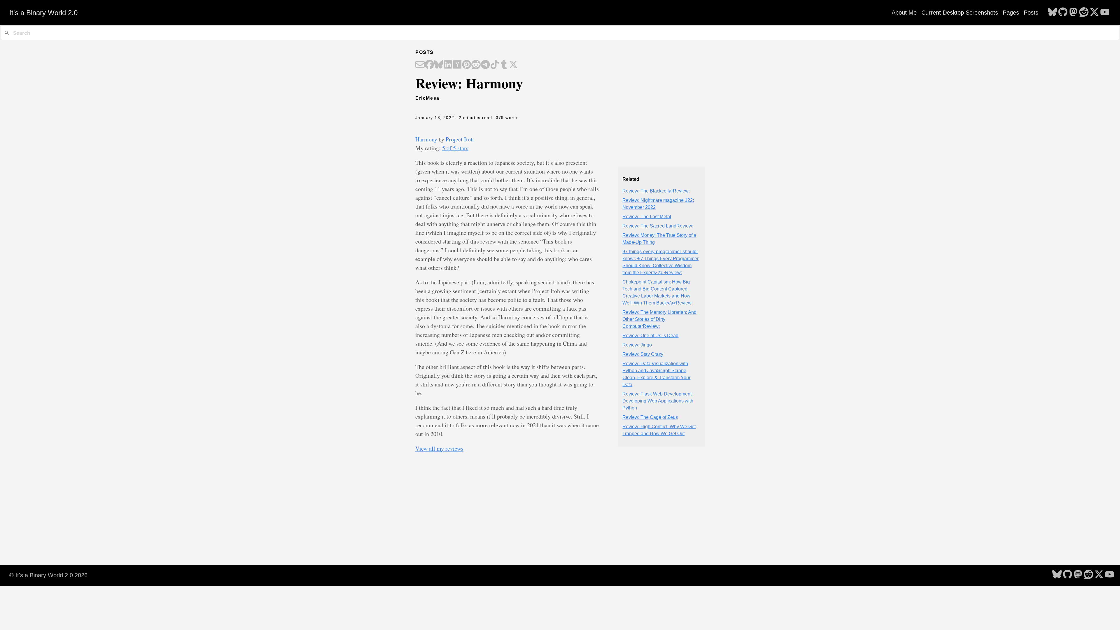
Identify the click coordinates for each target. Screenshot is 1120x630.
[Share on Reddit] (476, 65)
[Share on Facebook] (429, 65)
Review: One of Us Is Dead (650, 335)
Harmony (426, 139)
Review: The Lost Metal (646, 216)
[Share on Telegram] (485, 65)
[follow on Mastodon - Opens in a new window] (1073, 12)
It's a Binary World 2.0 (43, 13)
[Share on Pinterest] (466, 65)
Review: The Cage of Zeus (650, 417)
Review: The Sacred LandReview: (657, 225)
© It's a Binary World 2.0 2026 (48, 575)
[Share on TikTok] (494, 65)
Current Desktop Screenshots (959, 12)
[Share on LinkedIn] (448, 65)
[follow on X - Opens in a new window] (1094, 12)
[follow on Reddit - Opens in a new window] (1083, 12)
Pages (1011, 12)
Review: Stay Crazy (642, 354)
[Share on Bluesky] (438, 65)
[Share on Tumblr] (504, 65)
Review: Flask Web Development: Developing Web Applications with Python (657, 400)
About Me (904, 12)
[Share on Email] (420, 65)
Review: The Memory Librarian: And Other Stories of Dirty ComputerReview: (659, 319)
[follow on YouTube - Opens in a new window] (1105, 12)
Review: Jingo (637, 344)
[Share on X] (513, 65)
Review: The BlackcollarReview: (656, 190)
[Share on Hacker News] (457, 65)
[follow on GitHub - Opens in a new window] (1063, 12)
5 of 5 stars (455, 148)
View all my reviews (439, 448)
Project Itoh (460, 139)
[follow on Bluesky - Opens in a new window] (1052, 12)
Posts (1031, 12)
